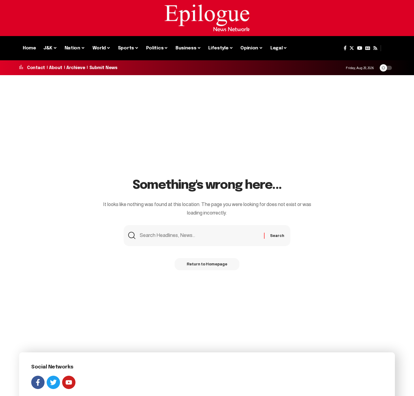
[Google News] (368, 48)
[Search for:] (199, 235)
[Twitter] (352, 48)
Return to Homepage (207, 264)
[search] (388, 48)
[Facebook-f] (38, 382)
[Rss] (375, 48)
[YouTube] (360, 48)
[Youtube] (68, 382)
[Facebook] (345, 48)
